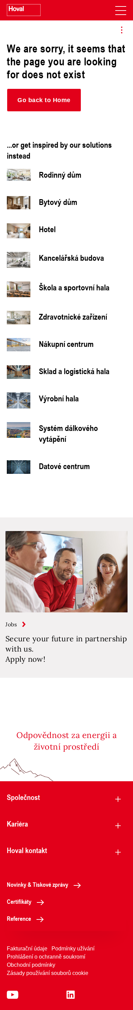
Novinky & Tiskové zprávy (37, 884)
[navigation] (120, 10)
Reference (19, 918)
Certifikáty (19, 901)
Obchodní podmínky (31, 965)
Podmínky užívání (72, 948)
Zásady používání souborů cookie (47, 973)
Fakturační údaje (27, 948)
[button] (44, 100)
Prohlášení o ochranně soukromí (46, 957)
